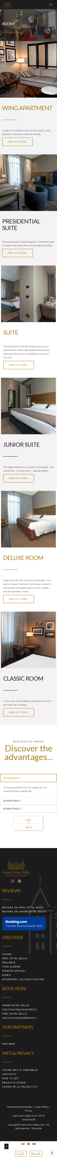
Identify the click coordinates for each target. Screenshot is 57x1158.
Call (21, 1153)
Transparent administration (20, 1107)
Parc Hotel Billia (14, 958)
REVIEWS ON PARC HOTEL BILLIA (23, 907)
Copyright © (14, 1124)
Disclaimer (37, 1128)
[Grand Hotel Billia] (7, 4)
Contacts (9, 1074)
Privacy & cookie (14, 1082)
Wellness (9, 962)
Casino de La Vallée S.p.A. (20, 1086)
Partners (8, 1044)
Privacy (28, 1110)
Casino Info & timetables (20, 1070)
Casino (7, 954)
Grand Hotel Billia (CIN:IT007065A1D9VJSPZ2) (19, 1007)
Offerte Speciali (14, 971)
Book (35, 1153)
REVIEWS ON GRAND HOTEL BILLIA (24, 911)
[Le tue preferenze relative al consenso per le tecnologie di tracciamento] (52, 1153)
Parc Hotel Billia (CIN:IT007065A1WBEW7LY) (19, 1015)
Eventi (6, 975)
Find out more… (17, 141)
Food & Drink (11, 966)
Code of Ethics (42, 1107)
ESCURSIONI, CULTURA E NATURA (23, 979)
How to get (10, 1078)
